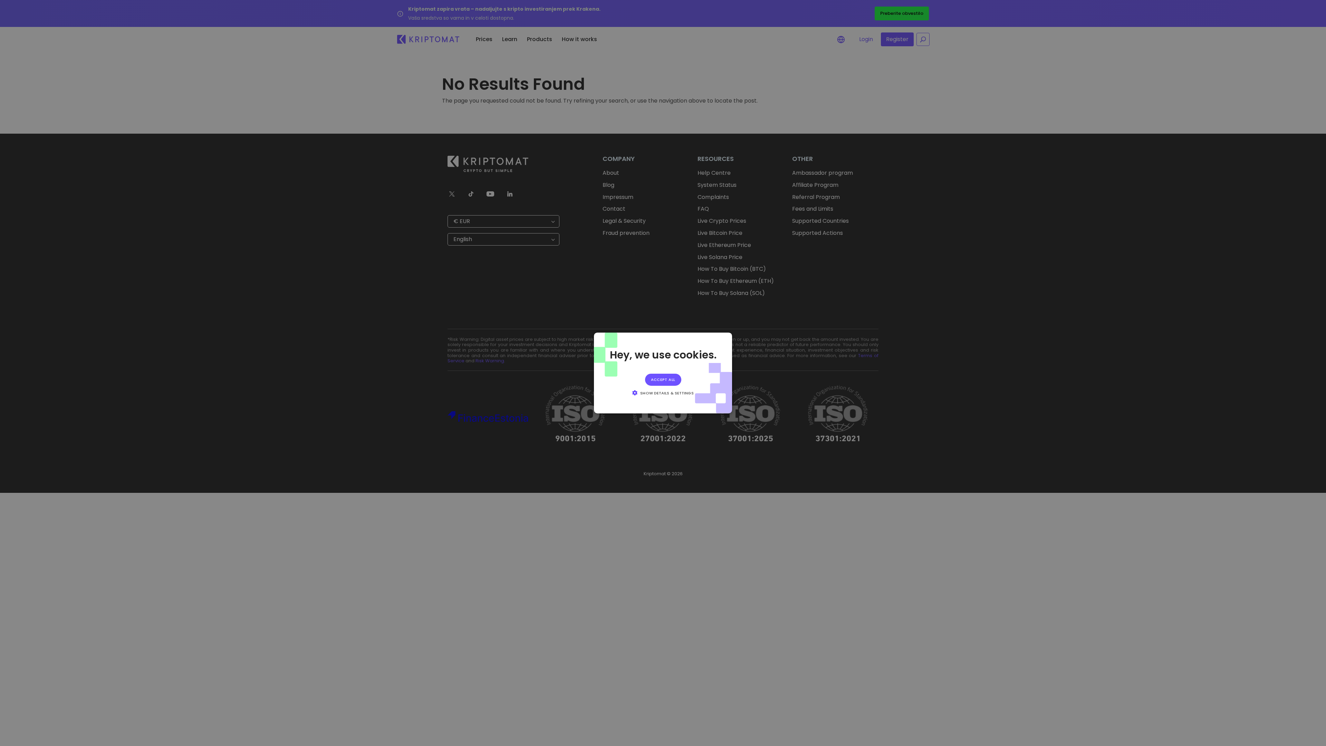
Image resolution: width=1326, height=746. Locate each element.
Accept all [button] (663, 379)
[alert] (663, 373)
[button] (662, 392)
